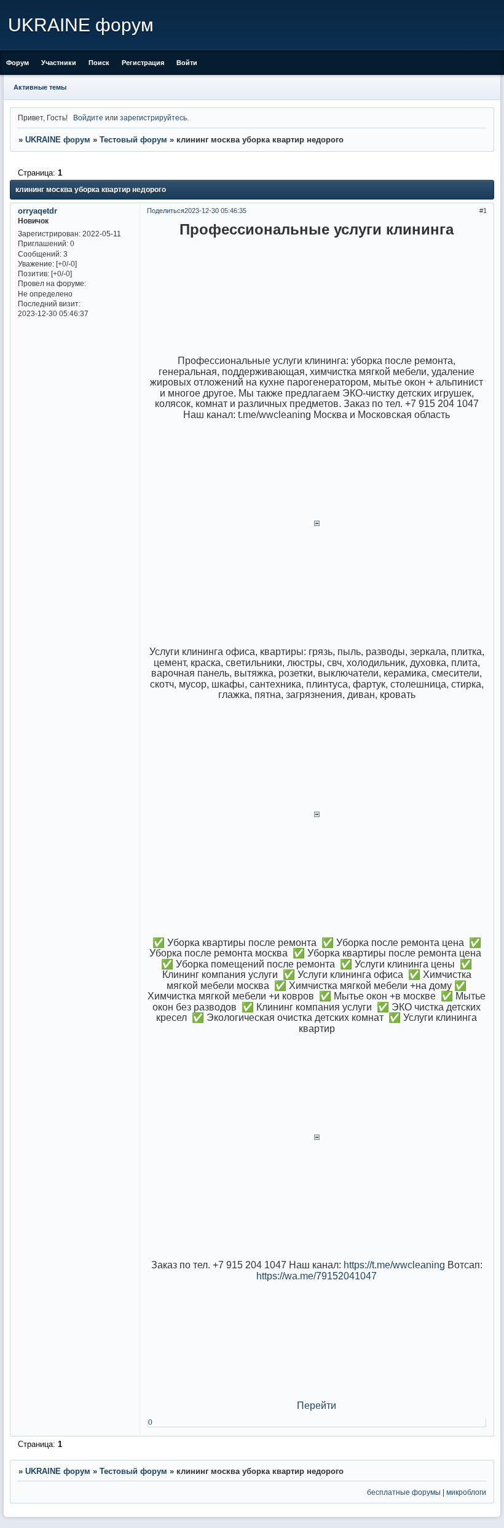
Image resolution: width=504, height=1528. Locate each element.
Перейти (316, 1405)
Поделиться (165, 210)
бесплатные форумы (404, 1492)
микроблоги (466, 1492)
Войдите (88, 118)
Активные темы (40, 87)
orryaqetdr (37, 210)
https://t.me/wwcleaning (394, 1265)
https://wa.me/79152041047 (316, 1276)
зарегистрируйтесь (153, 118)
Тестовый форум (133, 139)
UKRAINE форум (57, 139)
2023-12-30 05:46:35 (215, 210)
